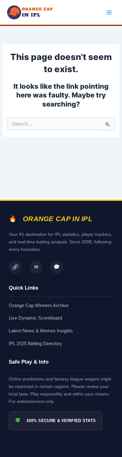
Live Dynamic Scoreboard (35, 317)
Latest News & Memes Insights (41, 330)
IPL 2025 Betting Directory (35, 343)
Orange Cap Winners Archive (39, 305)
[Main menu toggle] (109, 12)
